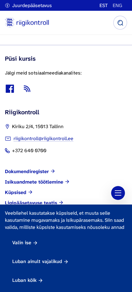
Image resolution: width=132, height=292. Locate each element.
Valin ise (21, 242)
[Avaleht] (27, 23)
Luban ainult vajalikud (37, 261)
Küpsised (15, 192)
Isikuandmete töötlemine (34, 182)
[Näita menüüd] (118, 193)
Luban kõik (24, 280)
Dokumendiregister (27, 171)
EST (103, 5)
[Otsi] (120, 23)
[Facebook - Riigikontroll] (10, 89)
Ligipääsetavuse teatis (31, 203)
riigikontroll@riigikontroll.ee (43, 138)
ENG (117, 5)
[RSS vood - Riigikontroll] (27, 89)
